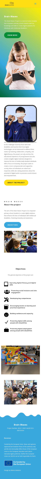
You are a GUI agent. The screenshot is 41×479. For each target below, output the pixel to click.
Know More (12, 35)
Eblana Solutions (16, 470)
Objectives (13, 225)
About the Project (16, 183)
